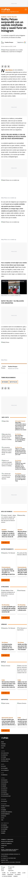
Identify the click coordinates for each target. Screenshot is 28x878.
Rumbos (3, 17)
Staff (2, 847)
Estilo (2, 817)
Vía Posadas (4, 780)
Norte (2, 764)
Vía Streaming (4, 827)
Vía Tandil (3, 757)
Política (3, 807)
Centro (3, 751)
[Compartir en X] (8, 66)
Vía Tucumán (4, 768)
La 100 (23, 872)
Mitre (19, 872)
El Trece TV (13, 872)
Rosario (3, 745)
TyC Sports (18, 874)
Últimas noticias (5, 805)
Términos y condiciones (7, 839)
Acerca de (4, 845)
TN (7, 872)
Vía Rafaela (4, 790)
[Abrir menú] (26, 9)
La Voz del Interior (7, 876)
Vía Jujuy (3, 766)
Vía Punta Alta (4, 761)
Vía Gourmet (4, 829)
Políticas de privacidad (7, 841)
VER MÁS (4, 542)
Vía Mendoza (4, 774)
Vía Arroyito (4, 755)
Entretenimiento (5, 813)
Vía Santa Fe (4, 788)
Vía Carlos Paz (5, 753)
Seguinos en (20, 42)
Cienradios (10, 874)
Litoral (3, 778)
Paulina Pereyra (9, 42)
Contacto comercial (6, 843)
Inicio (2, 741)
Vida (2, 819)
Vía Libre (3, 831)
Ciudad (4, 874)
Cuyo (2, 772)
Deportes (3, 815)
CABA (2, 747)
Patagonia (3, 799)
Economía (3, 809)
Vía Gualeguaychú (6, 796)
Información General (6, 811)
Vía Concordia (4, 794)
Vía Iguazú (3, 784)
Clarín (3, 872)
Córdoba (3, 743)
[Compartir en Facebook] (2, 66)
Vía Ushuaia (4, 801)
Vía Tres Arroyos (5, 759)
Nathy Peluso (12, 17)
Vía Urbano (4, 825)
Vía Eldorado (4, 782)
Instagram (5, 382)
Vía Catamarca (5, 770)
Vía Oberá (3, 786)
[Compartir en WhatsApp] (5, 66)
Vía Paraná (4, 792)
